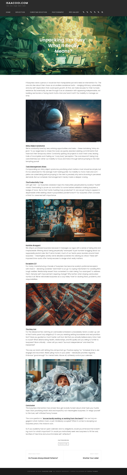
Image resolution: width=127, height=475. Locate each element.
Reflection (20, 12)
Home (8, 12)
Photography (58, 12)
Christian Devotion (38, 12)
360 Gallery (74, 12)
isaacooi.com (17, 3)
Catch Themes (92, 471)
